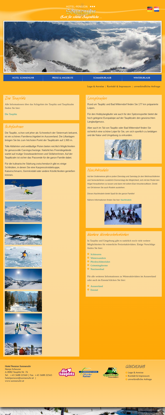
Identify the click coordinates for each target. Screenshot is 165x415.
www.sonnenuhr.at (14, 381)
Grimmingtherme (99, 265)
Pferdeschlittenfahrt (100, 261)
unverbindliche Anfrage (147, 86)
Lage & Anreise (95, 86)
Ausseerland (97, 286)
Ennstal (94, 289)
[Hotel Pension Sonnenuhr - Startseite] (81, 11)
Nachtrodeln (126, 200)
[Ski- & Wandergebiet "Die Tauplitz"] (67, 372)
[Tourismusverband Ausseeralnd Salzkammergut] (111, 372)
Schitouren (96, 254)
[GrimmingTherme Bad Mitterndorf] (89, 372)
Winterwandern (98, 258)
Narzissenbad (97, 269)
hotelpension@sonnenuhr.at (19, 378)
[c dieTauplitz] (23, 189)
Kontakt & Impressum (119, 86)
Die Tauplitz (11, 114)
